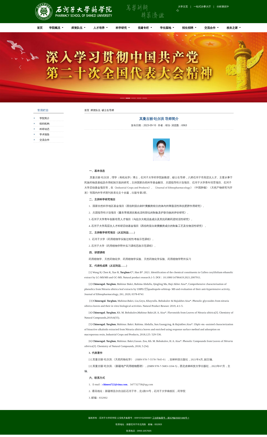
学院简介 (44, 118)
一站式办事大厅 (202, 6)
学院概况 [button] (55, 27)
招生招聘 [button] (188, 27)
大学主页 (183, 6)
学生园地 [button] (166, 27)
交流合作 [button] (210, 27)
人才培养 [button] (99, 27)
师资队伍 (95, 110)
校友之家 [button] (233, 27)
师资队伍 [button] (77, 27)
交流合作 (44, 139)
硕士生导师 (108, 110)
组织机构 (44, 123)
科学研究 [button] (122, 27)
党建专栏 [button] (144, 27)
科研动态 (44, 129)
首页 (40, 27)
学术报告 (44, 134)
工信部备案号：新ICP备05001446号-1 (170, 417)
